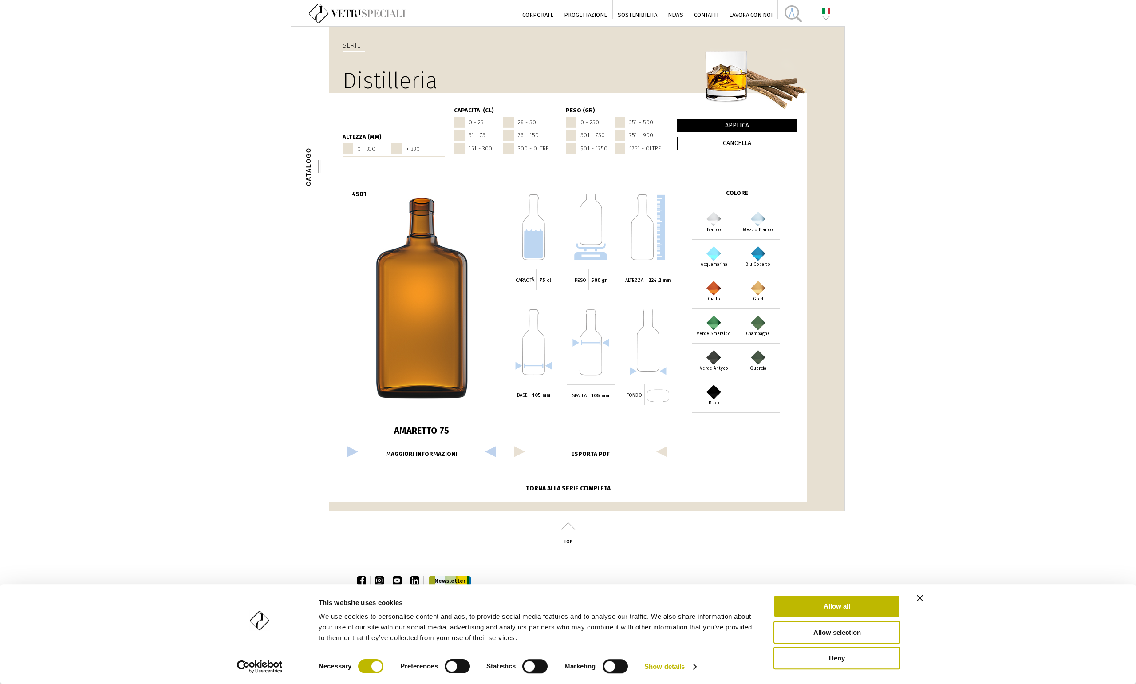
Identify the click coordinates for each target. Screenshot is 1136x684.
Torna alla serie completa (568, 488)
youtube (399, 580)
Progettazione (585, 15)
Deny (837, 658)
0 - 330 (366, 149)
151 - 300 (480, 148)
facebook (364, 580)
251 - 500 (641, 122)
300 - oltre (533, 148)
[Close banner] (920, 598)
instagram (381, 580)
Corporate (537, 15)
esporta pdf (590, 454)
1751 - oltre (645, 148)
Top (568, 542)
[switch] (457, 666)
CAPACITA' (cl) (474, 110)
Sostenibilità (637, 15)
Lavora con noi (751, 15)
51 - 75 (477, 135)
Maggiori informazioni (421, 454)
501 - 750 (592, 135)
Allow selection (837, 632)
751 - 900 (641, 135)
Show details (664, 666)
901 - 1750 (593, 148)
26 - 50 (527, 122)
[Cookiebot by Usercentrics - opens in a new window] (260, 666)
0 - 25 (476, 122)
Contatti (706, 15)
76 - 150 (528, 135)
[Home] (358, 13)
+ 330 (413, 149)
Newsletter (449, 580)
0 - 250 (589, 122)
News (675, 15)
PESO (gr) (580, 110)
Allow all (837, 606)
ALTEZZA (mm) (362, 137)
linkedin (417, 580)
